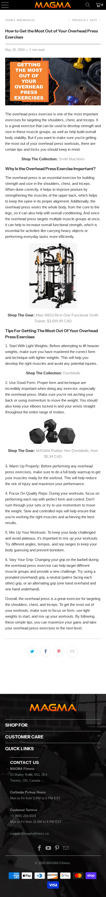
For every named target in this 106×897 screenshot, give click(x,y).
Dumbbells (71, 373)
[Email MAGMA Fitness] (66, 848)
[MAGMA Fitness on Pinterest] (57, 848)
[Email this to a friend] (72, 651)
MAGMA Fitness (58, 863)
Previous (78, 20)
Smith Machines (72, 159)
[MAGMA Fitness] (53, 5)
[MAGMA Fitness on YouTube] (48, 848)
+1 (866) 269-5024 (23, 816)
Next (94, 20)
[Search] (87, 5)
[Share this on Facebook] (45, 651)
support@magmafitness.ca (29, 833)
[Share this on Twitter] (32, 651)
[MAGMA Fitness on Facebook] (39, 848)
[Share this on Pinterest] (58, 651)
